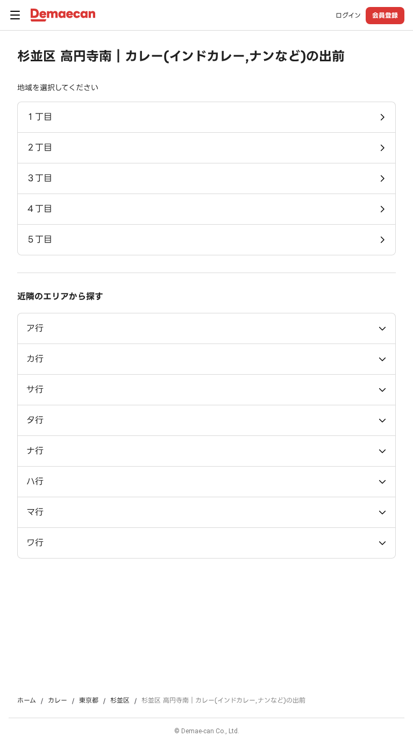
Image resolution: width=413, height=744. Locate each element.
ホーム (26, 700)
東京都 (88, 700)
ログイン (348, 15)
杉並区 (120, 700)
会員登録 (385, 15)
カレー (57, 700)
